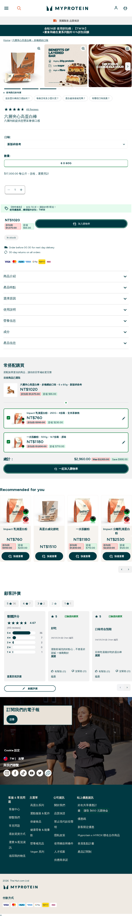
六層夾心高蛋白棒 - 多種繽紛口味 (30, 40)
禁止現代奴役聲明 (63, 824)
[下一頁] (127, 687)
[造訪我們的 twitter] (39, 773)
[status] (15, 190)
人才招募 (59, 851)
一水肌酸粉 (83, 529)
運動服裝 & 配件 (40, 813)
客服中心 (14, 809)
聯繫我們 (14, 817)
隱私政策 (59, 835)
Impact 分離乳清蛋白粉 (116, 531)
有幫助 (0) (60, 671)
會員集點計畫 (86, 843)
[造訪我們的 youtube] (31, 773)
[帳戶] (116, 8)
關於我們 (59, 805)
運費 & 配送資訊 (17, 845)
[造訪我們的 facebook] (15, 773)
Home (6, 40)
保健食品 (35, 821)
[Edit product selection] (123, 418)
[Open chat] (48, 773)
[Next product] (128, 569)
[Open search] (19, 8)
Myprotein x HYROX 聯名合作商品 (99, 835)
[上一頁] (120, 687)
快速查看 (18, 556)
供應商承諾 (61, 859)
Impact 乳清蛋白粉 (15, 529)
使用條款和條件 (63, 843)
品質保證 (59, 813)
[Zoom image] (39, 48)
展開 (53, 656)
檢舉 (53, 676)
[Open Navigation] (6, 8)
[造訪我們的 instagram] (6, 773)
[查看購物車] (125, 8)
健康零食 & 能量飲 (40, 832)
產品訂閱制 (84, 851)
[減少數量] (9, 190)
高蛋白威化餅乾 (49, 529)
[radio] (66, 163)
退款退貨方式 (17, 833)
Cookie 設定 (12, 750)
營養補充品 (37, 843)
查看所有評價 (14, 676)
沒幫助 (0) (80, 671)
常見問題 (14, 825)
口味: (7, 137)
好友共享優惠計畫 (93, 808)
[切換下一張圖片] (128, 66)
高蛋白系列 (37, 805)
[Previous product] (121, 569)
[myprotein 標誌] (67, 8)
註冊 (12, 719)
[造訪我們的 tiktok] (23, 773)
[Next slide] (131, 536)
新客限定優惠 (86, 827)
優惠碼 (82, 818)
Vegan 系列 (37, 851)
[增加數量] (21, 190)
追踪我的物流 (17, 855)
